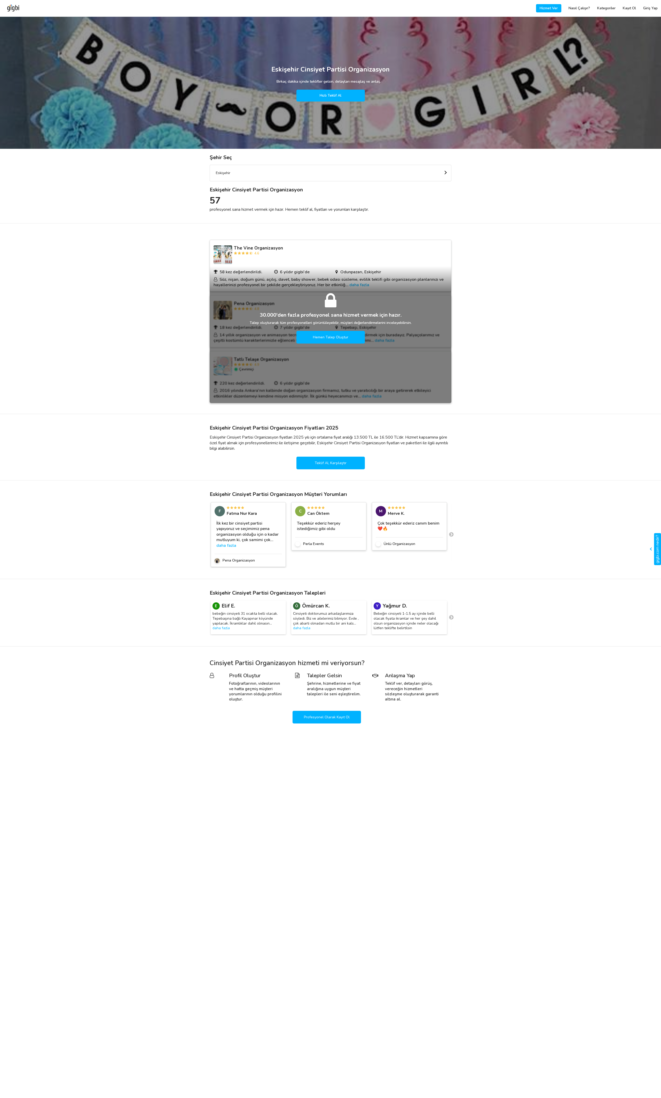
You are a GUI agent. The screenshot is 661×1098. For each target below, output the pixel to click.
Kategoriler (606, 8)
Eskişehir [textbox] (223, 172)
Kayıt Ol (629, 8)
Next (451, 534)
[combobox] (330, 173)
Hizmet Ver (549, 8)
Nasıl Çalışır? (579, 8)
